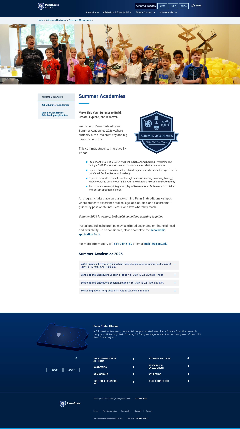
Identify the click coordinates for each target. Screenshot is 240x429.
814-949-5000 (141, 398)
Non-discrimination (110, 411)
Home (40, 20)
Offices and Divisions (56, 20)
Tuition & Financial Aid (106, 382)
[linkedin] (69, 358)
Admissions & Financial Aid (116, 12)
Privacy (96, 411)
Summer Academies (52, 97)
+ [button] (133, 359)
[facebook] (50, 358)
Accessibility (125, 411)
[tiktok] (76, 358)
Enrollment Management (80, 20)
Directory (149, 411)
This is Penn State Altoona (105, 359)
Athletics (154, 374)
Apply (184, 6)
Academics (91, 12)
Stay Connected (158, 381)
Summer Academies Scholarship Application (55, 114)
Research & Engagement (156, 366)
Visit (173, 6)
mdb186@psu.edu (155, 244)
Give (162, 6)
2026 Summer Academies (55, 105)
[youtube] (63, 358)
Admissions (101, 374)
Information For (167, 12)
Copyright (138, 411)
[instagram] (56, 358)
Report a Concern (146, 6)
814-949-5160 (123, 244)
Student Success (144, 12)
